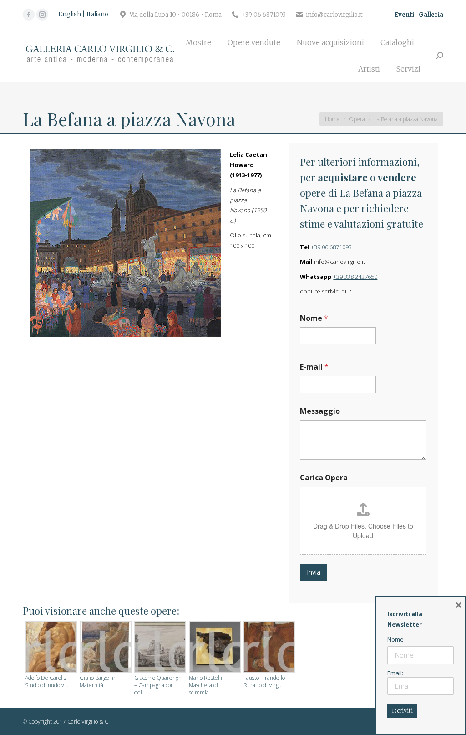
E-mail (314, 367)
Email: (395, 673)
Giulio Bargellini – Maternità (101, 681)
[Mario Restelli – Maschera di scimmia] (214, 647)
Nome (314, 318)
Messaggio (320, 411)
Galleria (431, 15)
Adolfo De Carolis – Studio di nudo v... (47, 681)
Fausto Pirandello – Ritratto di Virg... (266, 681)
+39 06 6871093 (331, 247)
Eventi (404, 15)
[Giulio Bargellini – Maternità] (105, 647)
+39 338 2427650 (355, 276)
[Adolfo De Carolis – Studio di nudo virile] (50, 647)
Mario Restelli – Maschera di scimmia (207, 685)
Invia (313, 572)
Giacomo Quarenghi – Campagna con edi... (158, 685)
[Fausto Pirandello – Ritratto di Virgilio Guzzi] (268, 647)
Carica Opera (324, 477)
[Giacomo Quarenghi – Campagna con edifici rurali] (159, 647)
